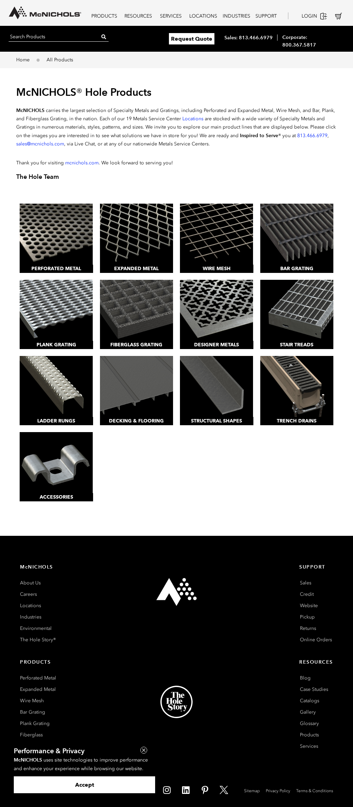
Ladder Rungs (56, 421)
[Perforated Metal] (56, 234)
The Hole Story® (38, 640)
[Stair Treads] (297, 310)
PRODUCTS (104, 16)
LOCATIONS (203, 16)
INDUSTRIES (236, 16)
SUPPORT (266, 16)
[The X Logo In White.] (223, 789)
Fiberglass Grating (136, 345)
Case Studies (314, 689)
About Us (30, 583)
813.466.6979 (312, 136)
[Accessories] (56, 462)
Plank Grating (56, 345)
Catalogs (309, 701)
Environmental (36, 628)
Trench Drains (296, 421)
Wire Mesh (217, 269)
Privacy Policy (278, 790)
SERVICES (171, 16)
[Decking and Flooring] (136, 386)
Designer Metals (216, 345)
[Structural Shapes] (216, 386)
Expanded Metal (136, 269)
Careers (28, 594)
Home (23, 60)
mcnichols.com (82, 163)
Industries (30, 617)
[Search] (104, 36)
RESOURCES (138, 16)
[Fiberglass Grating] (136, 310)
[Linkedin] (185, 789)
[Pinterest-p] (204, 789)
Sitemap (252, 790)
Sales (305, 583)
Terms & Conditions (314, 790)
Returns (308, 628)
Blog (305, 678)
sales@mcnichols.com (40, 144)
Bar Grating (296, 269)
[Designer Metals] (216, 310)
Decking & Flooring (136, 421)
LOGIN (309, 16)
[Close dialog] (144, 750)
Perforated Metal (56, 269)
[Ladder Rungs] (56, 386)
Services (309, 746)
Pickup (307, 617)
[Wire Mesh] (216, 234)
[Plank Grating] (56, 310)
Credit (307, 594)
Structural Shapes (216, 421)
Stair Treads (296, 345)
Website (309, 606)
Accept (84, 785)
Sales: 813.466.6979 (248, 37)
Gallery (308, 712)
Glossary (309, 723)
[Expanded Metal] (136, 234)
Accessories (56, 497)
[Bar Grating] (297, 234)
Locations (192, 119)
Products (309, 735)
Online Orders (316, 640)
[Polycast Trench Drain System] (297, 386)
